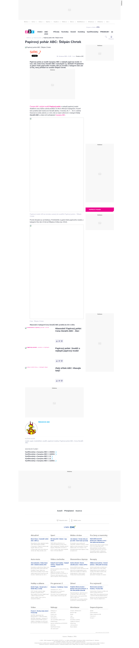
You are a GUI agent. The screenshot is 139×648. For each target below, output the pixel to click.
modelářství (38, 441)
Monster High (73, 612)
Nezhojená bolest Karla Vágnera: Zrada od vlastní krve (79, 550)
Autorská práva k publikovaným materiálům (45, 643)
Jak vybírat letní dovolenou (97, 542)
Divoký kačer (43, 587)
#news (66, 587)
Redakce (70, 636)
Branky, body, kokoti (42, 611)
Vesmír (73, 32)
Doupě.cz (56, 21)
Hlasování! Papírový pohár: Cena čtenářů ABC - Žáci (68, 329)
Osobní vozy (54, 614)
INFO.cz (37, 540)
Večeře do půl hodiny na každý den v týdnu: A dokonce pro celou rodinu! (98, 568)
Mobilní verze (77, 520)
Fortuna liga (34, 612)
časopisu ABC (60, 115)
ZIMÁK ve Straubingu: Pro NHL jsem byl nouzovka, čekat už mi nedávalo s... (40, 622)
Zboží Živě (53, 612)
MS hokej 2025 (55, 539)
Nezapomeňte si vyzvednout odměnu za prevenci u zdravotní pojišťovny (78, 600)
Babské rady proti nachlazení (78, 588)
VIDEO (39, 32)
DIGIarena (100, 21)
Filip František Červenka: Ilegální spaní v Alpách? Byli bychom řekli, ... (40, 595)
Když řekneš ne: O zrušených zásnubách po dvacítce (57, 592)
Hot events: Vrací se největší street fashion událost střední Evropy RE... (59, 595)
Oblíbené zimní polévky (96, 563)
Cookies (102, 643)
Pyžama (72, 617)
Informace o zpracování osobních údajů (90, 643)
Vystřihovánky (92, 32)
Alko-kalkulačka (35, 563)
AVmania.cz (91, 21)
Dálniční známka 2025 (40, 564)
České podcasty (94, 612)
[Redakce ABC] (31, 434)
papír (31, 441)
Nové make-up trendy (82, 540)
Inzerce (79, 511)
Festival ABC (99, 588)
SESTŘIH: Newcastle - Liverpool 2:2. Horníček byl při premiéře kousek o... (39, 619)
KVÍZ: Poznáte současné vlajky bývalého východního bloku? (38, 592)
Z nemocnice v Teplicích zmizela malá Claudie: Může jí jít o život (39, 547)
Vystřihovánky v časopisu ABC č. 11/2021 (40, 461)
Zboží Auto (53, 625)
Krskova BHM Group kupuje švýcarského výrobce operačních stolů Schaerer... (79, 568)
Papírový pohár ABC (66, 441)
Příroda (56, 32)
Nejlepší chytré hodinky (57, 563)
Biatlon (62, 539)
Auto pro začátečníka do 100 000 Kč (59, 623)
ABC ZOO (46, 33)
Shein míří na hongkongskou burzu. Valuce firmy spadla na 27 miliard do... (78, 571)
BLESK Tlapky (35, 587)
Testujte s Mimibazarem (75, 610)
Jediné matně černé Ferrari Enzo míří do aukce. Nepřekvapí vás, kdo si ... (39, 574)
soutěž (45, 441)
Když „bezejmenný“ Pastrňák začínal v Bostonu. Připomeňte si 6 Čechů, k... (59, 547)
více (107, 21)
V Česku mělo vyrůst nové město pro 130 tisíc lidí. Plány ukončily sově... (39, 550)
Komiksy (81, 32)
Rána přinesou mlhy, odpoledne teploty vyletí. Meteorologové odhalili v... (40, 544)
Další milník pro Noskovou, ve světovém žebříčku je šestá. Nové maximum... (58, 544)
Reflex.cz (64, 21)
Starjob (91, 610)
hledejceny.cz (54, 610)
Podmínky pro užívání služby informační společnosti (68, 643)
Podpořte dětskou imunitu (77, 587)
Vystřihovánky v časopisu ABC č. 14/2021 (40, 454)
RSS (75, 636)
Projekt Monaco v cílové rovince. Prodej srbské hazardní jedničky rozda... (77, 574)
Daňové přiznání (74, 563)
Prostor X (33, 611)
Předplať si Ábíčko (91, 27)
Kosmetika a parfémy (75, 619)
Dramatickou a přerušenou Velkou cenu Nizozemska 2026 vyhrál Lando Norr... (40, 568)
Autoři (59, 511)
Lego (71, 616)
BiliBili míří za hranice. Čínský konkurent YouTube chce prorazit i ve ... (59, 572)
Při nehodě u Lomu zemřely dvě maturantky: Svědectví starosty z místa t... (79, 544)
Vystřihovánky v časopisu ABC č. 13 (38, 456)
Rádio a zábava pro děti (95, 614)
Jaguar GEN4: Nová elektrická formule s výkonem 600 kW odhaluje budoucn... (99, 595)
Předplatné (69, 511)
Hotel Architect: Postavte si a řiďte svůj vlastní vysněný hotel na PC (99, 592)
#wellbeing (60, 587)
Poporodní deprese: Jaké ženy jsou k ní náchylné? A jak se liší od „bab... (78, 593)
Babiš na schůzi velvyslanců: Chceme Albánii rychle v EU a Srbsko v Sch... (79, 547)
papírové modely (53, 441)
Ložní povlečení (74, 625)
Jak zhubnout (74, 539)
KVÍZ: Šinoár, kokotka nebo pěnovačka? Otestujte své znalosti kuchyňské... (98, 574)
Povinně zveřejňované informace (92, 644)
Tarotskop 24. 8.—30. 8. (56, 589)
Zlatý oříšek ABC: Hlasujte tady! (68, 369)
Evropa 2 (92, 617)
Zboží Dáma (53, 616)
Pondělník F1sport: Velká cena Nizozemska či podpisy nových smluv (39, 571)
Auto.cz (40, 21)
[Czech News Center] (73, 527)
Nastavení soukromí (44, 644)
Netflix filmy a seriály (36, 588)
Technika (64, 32)
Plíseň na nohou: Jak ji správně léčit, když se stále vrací (78, 596)
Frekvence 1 (93, 616)
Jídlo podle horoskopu (101, 564)
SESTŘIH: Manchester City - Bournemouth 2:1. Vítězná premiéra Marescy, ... (39, 616)
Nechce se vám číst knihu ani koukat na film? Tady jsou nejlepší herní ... (98, 598)
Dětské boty (73, 623)
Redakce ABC (80, 56)
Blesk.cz (26, 21)
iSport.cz (48, 21)
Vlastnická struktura (54, 644)
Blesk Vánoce (35, 539)
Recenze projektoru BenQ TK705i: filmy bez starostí (60, 569)
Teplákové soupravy (75, 621)
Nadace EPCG (83, 564)
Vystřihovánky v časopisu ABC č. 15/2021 (40, 452)
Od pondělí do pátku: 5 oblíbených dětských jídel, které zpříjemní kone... (98, 551)
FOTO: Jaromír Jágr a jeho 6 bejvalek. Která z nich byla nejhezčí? (59, 550)
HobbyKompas (54, 621)
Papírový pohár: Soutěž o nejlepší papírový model (67, 349)
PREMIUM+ (104, 32)
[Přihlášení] (111, 37)
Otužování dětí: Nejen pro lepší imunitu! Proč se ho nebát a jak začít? (99, 545)
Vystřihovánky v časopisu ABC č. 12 (38, 458)
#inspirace (54, 587)
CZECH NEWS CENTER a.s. (58, 640)
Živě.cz (72, 21)
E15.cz (33, 21)
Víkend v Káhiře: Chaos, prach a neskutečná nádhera (38, 598)
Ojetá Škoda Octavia (55, 626)
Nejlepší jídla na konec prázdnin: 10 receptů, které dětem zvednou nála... (98, 571)
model (27, 441)
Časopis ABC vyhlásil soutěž (45, 106)
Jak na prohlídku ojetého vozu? (58, 619)
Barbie (71, 614)
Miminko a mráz (101, 540)
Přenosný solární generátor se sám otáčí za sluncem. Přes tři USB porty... (59, 576)
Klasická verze (63, 520)
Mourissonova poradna (96, 587)
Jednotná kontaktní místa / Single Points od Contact (72, 644)
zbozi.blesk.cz (54, 617)
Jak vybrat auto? (54, 628)
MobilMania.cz (81, 21)
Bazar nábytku (73, 626)
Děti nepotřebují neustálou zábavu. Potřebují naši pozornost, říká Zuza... (98, 548)
